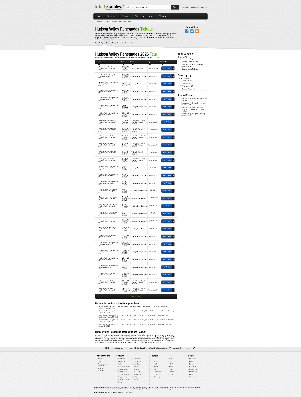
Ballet (191, 361)
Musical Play (193, 369)
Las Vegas (192, 366)
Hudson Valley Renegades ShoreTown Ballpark (194, 99)
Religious (137, 377)
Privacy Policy (118, 392)
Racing (156, 366)
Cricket (171, 372)
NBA (170, 359)
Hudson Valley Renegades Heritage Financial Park (193, 104)
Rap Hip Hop (138, 361)
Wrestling (157, 377)
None (187, 57)
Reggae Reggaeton (124, 377)
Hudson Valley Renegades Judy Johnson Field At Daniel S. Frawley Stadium (193, 109)
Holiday (136, 379)
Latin (120, 364)
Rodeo (171, 369)
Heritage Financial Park (190, 62)
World (120, 382)
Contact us (195, 7)
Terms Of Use (128, 392)
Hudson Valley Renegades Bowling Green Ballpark (193, 114)
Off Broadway (193, 372)
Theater (138, 16)
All (184, 57)
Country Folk (122, 372)
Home (99, 16)
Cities (151, 16)
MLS (155, 364)
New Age (136, 366)
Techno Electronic (124, 374)
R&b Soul (137, 372)
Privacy (204, 7)
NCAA (171, 364)
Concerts (111, 16)
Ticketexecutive (103, 355)
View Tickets (167, 68)
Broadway (192, 359)
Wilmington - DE (187, 86)
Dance (191, 364)
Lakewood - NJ (187, 80)
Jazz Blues (137, 364)
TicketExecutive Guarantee (103, 364)
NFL (155, 359)
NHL (170, 361)
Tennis (171, 366)
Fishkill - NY (186, 83)
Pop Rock (121, 359)
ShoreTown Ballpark (188, 59)
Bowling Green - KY (188, 89)
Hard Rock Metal (123, 379)
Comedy (136, 369)
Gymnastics (157, 372)
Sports (125, 16)
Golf (155, 369)
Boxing (171, 374)
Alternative (137, 359)
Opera (191, 374)
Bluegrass (121, 361)
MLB (106, 22)
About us (185, 7)
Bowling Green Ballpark (190, 69)
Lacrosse (157, 374)
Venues (162, 16)
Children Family (123, 369)
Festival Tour (138, 374)
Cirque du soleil (194, 377)
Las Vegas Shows (124, 366)
